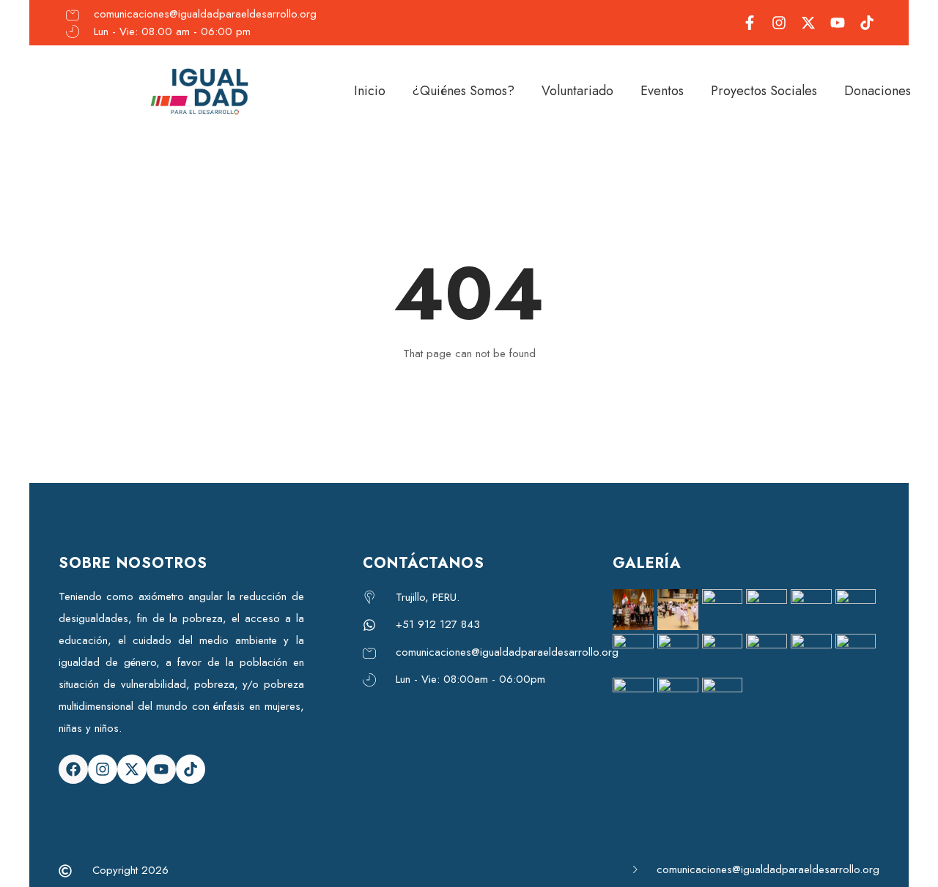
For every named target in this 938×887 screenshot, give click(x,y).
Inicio (369, 90)
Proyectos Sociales (764, 90)
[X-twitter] (132, 769)
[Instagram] (102, 769)
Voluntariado (577, 90)
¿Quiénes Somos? (463, 90)
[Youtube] (161, 769)
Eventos (662, 90)
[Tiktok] (190, 769)
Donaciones (877, 90)
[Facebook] (73, 769)
